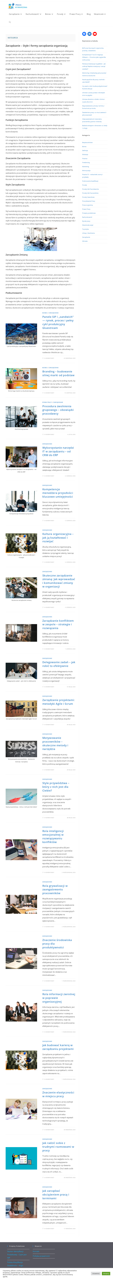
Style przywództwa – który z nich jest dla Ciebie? (55, 786)
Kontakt (36, 1251)
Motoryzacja (86, 170)
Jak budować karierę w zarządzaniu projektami (58, 1047)
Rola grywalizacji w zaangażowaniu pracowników (55, 889)
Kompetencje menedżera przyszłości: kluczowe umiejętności (57, 492)
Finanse (84, 158)
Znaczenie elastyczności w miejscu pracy (58, 1094)
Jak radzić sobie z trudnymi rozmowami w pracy (58, 1146)
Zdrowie (85, 241)
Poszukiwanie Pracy (88, 201)
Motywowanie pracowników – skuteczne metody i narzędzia (55, 743)
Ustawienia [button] (95, 1273)
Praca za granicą (87, 205)
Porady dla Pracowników (90, 193)
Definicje (85, 150)
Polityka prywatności (41, 1256)
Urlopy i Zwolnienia (88, 233)
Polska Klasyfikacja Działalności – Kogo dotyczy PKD (15, 1265)
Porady (84, 185)
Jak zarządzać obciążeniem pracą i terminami (55, 1194)
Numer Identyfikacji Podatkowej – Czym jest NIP (17, 1254)
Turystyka (85, 229)
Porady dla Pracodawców (90, 189)
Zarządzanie (54, 313)
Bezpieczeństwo (87, 142)
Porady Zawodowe (88, 197)
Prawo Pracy (86, 209)
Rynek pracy (47, 402)
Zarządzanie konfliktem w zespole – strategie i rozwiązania (58, 624)
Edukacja (85, 154)
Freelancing (86, 162)
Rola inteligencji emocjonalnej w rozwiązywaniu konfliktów (53, 836)
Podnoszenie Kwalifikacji (90, 181)
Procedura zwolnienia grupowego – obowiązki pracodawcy (58, 409)
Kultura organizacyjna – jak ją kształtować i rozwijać (58, 537)
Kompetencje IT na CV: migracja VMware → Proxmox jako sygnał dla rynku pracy (94, 57)
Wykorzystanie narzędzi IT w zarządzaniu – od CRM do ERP (58, 451)
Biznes (44, 313)
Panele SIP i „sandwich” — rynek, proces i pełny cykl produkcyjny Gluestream (58, 322)
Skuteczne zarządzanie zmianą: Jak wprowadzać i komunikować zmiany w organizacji (58, 581)
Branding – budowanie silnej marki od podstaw (58, 373)
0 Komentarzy (49, 358)
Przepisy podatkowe (89, 213)
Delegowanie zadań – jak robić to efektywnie (58, 664)
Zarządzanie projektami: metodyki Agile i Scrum (58, 701)
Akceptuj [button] (106, 1273)
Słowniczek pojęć (87, 225)
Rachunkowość (87, 217)
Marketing (85, 167)
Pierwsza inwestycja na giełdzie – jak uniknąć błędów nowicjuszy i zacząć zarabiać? (94, 66)
